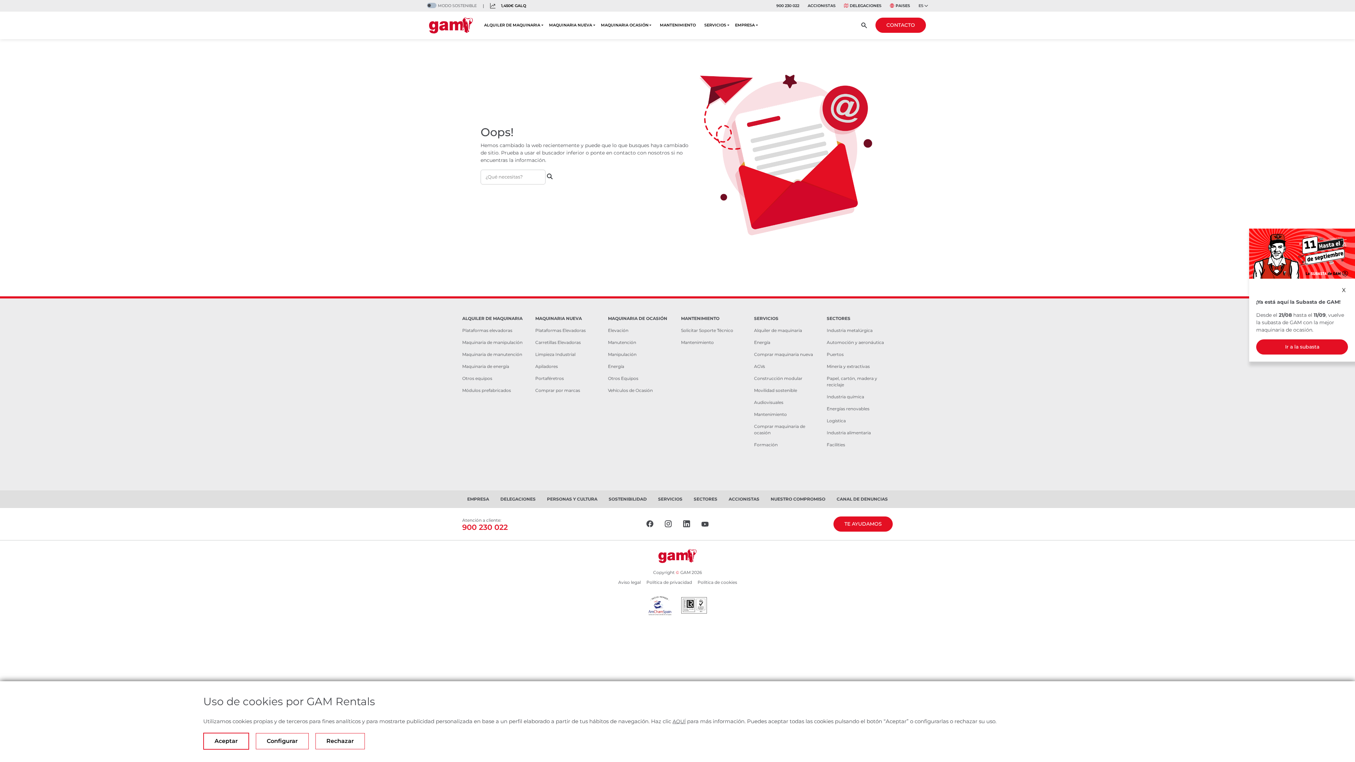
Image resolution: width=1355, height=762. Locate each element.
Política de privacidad (669, 582)
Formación (766, 444)
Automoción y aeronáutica (855, 342)
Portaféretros (549, 378)
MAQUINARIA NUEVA (570, 25)
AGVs (759, 366)
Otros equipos (477, 378)
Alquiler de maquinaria (778, 330)
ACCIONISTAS (822, 5)
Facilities (836, 444)
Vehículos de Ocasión (630, 390)
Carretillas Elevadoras (558, 342)
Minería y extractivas (848, 366)
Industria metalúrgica (850, 330)
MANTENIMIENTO (678, 25)
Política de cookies (717, 582)
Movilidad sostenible (775, 390)
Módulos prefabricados (486, 390)
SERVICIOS (715, 25)
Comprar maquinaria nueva (783, 354)
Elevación (618, 330)
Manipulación (622, 354)
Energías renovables (848, 408)
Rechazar (340, 741)
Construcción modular (778, 378)
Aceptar (226, 741)
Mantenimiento (697, 342)
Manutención (622, 342)
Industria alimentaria (849, 432)
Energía (616, 366)
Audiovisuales (768, 402)
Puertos (835, 354)
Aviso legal (629, 582)
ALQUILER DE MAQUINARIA (512, 25)
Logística (836, 420)
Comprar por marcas (557, 390)
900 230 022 (787, 5)
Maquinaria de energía (485, 366)
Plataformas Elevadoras (560, 330)
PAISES (903, 5)
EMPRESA (745, 25)
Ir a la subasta (1302, 347)
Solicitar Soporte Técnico (707, 330)
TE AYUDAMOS (863, 524)
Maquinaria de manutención (492, 354)
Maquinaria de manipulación (492, 342)
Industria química (845, 396)
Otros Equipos (623, 378)
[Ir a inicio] (451, 25)
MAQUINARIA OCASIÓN (625, 25)
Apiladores (546, 366)
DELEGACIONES (865, 5)
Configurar (282, 741)
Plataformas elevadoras (487, 330)
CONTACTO (900, 25)
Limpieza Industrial (555, 354)
